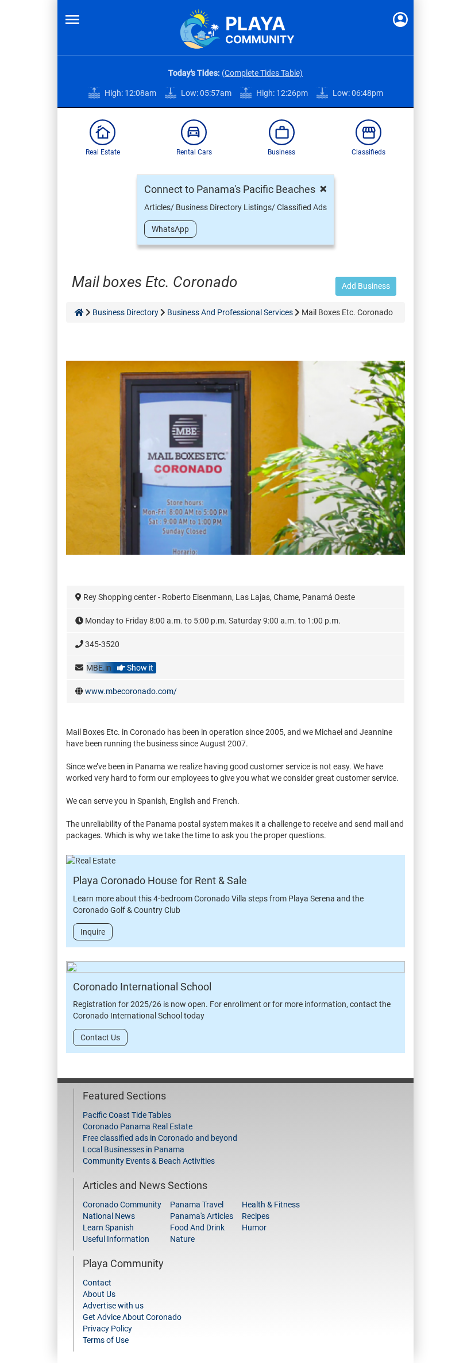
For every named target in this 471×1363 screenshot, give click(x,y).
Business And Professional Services (230, 312)
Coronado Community (122, 1204)
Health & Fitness (271, 1204)
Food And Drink (197, 1227)
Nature (182, 1239)
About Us (99, 1294)
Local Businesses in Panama (133, 1149)
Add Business (366, 286)
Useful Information (116, 1239)
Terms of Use (106, 1340)
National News (109, 1216)
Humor (254, 1227)
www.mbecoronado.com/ (131, 691)
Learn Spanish (108, 1227)
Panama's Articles (201, 1216)
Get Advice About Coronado (132, 1317)
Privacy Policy (107, 1328)
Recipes (255, 1216)
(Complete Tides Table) (262, 73)
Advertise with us (113, 1305)
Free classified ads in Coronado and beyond (160, 1138)
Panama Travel (196, 1204)
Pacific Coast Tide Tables (127, 1115)
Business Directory (125, 312)
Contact (97, 1282)
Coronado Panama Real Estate (137, 1126)
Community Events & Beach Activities (149, 1160)
